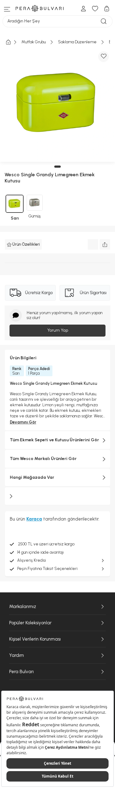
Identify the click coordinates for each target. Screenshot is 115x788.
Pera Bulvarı (21, 671)
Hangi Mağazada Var (32, 477)
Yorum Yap (57, 330)
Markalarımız (22, 606)
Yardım (16, 655)
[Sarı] (15, 204)
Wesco (12, 174)
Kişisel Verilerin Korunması (35, 639)
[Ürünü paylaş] (105, 244)
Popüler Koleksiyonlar (30, 623)
